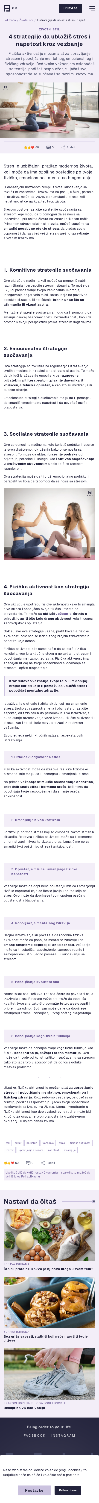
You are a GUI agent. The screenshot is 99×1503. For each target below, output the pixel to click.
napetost (53, 1150)
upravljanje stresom (31, 1150)
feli (8, 1143)
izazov (10, 1150)
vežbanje (63, 614)
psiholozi (32, 1143)
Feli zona (10, 20)
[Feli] (13, 8)
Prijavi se (70, 8)
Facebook (35, 1435)
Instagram (63, 1435)
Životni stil (26, 20)
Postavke (34, 1490)
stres (62, 1143)
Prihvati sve (68, 1490)
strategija (70, 1150)
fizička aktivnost (80, 1143)
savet (18, 1143)
